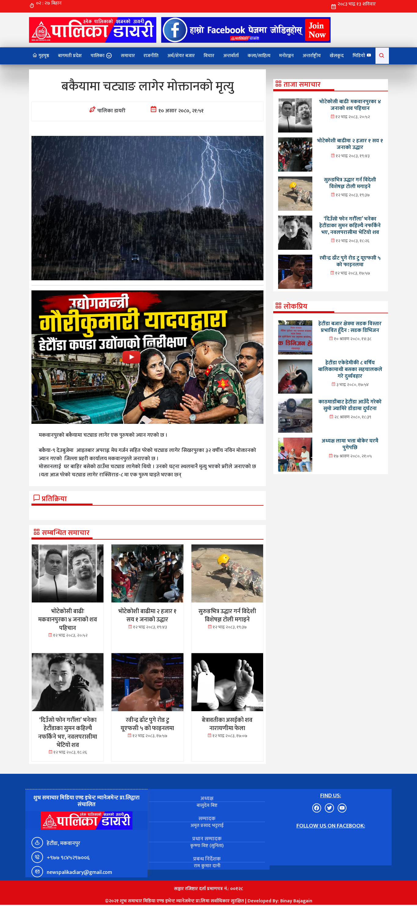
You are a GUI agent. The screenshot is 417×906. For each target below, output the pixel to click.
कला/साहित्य (259, 56)
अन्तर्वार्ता (231, 56)
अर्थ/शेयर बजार (181, 56)
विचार (209, 56)
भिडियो (359, 56)
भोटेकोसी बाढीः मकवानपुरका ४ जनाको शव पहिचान (350, 105)
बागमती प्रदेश (70, 56)
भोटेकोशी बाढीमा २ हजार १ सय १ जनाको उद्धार (350, 144)
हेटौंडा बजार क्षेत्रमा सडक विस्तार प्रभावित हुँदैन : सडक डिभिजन (350, 327)
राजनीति (150, 56)
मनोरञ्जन (286, 56)
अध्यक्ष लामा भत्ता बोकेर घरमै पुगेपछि (350, 444)
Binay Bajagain (296, 901)
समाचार (128, 56)
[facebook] (246, 29)
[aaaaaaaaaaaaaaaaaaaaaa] (147, 357)
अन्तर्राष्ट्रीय (312, 56)
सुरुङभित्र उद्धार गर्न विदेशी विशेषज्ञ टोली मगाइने (350, 183)
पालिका (97, 56)
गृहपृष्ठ (43, 56)
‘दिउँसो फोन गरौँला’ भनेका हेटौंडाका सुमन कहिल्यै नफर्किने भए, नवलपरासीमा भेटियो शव (350, 225)
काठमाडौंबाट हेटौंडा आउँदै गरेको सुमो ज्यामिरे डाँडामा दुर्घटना (350, 405)
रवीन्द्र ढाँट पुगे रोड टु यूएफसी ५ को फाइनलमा (350, 261)
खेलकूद (337, 56)
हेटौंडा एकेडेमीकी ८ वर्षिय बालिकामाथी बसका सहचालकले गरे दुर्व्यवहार (350, 369)
